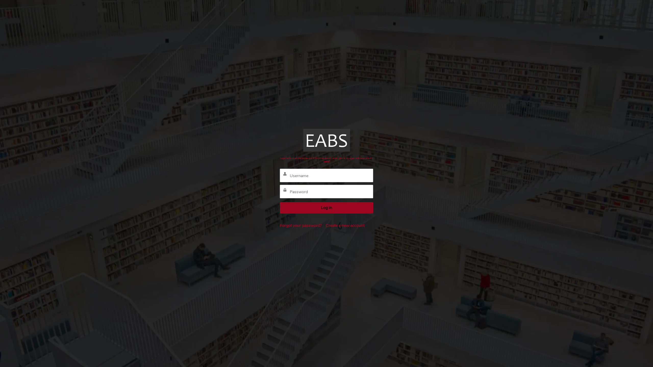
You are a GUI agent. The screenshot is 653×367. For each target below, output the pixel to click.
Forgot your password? (301, 225)
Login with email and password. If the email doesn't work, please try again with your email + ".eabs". (326, 160)
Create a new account (345, 225)
